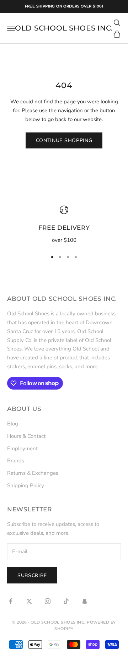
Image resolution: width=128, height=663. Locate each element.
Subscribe (32, 575)
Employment (22, 448)
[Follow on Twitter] (29, 601)
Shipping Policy (25, 485)
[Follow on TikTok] (66, 601)
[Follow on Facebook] (10, 601)
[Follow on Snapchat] (84, 601)
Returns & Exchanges (32, 473)
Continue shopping (64, 140)
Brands (15, 460)
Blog (12, 423)
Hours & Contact (26, 436)
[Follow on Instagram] (47, 601)
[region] (64, 225)
